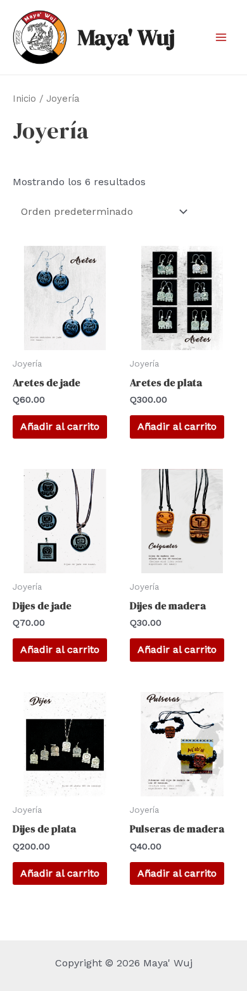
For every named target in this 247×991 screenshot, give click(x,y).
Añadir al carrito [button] (59, 426)
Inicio (24, 98)
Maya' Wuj (126, 37)
